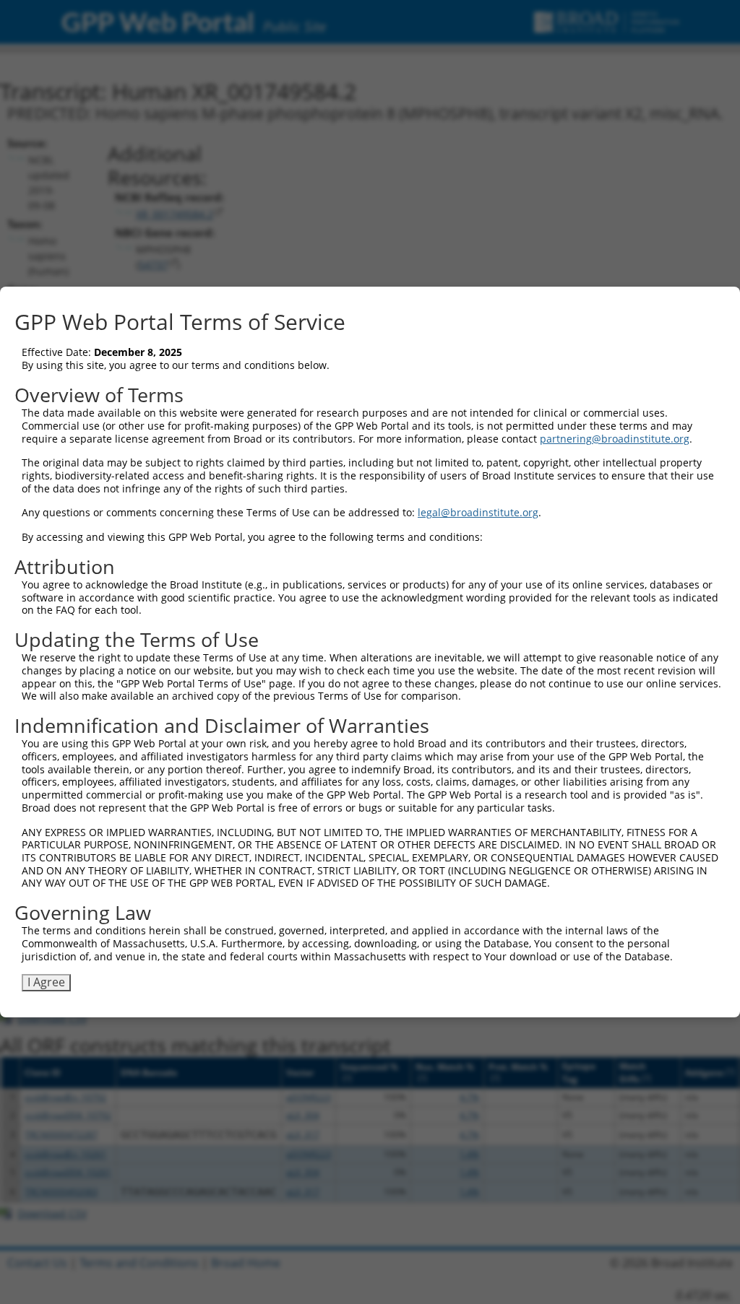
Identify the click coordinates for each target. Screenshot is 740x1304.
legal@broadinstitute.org (478, 512)
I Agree (46, 982)
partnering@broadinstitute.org (614, 438)
